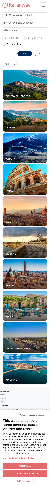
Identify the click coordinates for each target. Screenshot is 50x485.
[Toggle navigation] (44, 5)
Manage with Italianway (9, 409)
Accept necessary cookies (25, 474)
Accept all (25, 466)
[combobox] (28, 15)
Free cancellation (15, 44)
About (2, 394)
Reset (41, 53)
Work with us (5, 398)
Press (2, 402)
